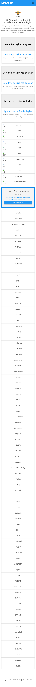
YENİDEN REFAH (19, 159)
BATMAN (18, 615)
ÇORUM (18, 315)
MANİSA (18, 462)
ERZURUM (18, 349)
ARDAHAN (18, 632)
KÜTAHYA (18, 451)
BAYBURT (18, 598)
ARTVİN (18, 252)
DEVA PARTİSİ (19, 176)
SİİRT (18, 524)
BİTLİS (18, 281)
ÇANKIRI (18, 309)
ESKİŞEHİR (18, 354)
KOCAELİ (18, 439)
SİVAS (18, 536)
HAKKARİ (18, 377)
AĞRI (18, 230)
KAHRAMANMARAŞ (18, 468)
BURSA (18, 298)
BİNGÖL (18, 275)
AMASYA (18, 235)
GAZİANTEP (18, 360)
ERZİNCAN (18, 343)
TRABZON (18, 553)
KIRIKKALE (18, 609)
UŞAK (18, 570)
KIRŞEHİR (18, 434)
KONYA (18, 445)
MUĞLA (18, 479)
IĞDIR (18, 637)
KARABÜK (18, 649)
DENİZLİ (18, 320)
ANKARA (18, 241)
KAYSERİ (18, 422)
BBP (19, 153)
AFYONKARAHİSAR (18, 224)
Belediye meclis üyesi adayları (18, 83)
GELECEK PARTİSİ (19, 182)
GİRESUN (18, 366)
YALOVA (18, 643)
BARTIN (18, 626)
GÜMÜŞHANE (18, 371)
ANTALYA (18, 247)
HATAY (18, 383)
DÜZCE (18, 666)
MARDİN (18, 473)
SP (19, 170)
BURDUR (18, 292)
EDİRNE (18, 332)
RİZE (18, 507)
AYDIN (18, 258)
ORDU (18, 502)
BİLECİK (18, 269)
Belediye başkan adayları (18, 54)
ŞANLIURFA (18, 564)
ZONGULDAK (18, 586)
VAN (18, 575)
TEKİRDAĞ (18, 541)
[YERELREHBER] (7, 3)
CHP (19, 142)
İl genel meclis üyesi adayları (18, 111)
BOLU (18, 286)
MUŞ (18, 485)
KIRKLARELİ (18, 428)
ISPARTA (18, 388)
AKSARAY (18, 592)
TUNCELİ (18, 558)
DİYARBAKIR (18, 326)
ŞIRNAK (18, 621)
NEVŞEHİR (18, 490)
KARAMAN (18, 603)
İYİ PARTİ (19, 136)
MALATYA (18, 456)
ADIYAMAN (18, 218)
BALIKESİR (18, 264)
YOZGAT (18, 581)
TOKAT (18, 547)
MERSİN (18, 394)
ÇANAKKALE (18, 303)
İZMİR (18, 405)
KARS (18, 411)
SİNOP (18, 530)
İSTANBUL (18, 400)
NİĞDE (18, 496)
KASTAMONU (18, 417)
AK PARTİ (19, 125)
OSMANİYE (18, 660)
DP (19, 165)
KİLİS (18, 654)
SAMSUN (18, 519)
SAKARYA (18, 513)
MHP (19, 131)
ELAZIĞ (18, 337)
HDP (19, 148)
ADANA (18, 213)
